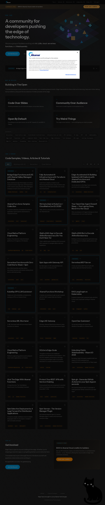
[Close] (77, 52)
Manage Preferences (71, 74)
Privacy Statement (44, 70)
